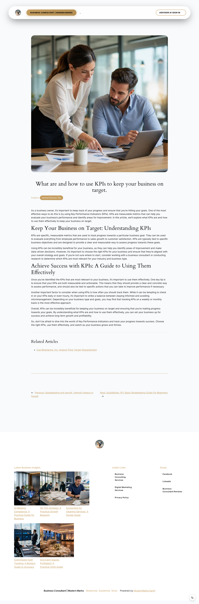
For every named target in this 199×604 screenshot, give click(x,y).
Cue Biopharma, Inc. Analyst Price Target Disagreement (67, 350)
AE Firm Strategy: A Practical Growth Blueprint (50, 511)
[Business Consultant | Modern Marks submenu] (79, 13)
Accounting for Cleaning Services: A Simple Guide (77, 511)
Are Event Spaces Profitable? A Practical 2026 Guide (51, 563)
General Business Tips (51, 198)
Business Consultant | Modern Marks (64, 590)
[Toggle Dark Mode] (192, 597)
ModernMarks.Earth (144, 590)
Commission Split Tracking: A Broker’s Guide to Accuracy (24, 563)
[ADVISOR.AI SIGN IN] (171, 13)
